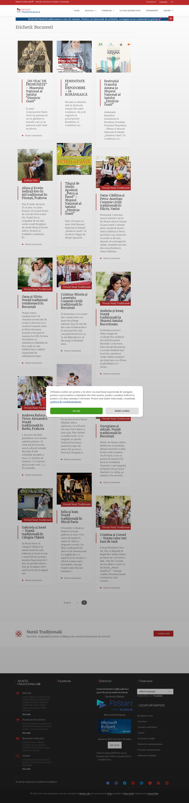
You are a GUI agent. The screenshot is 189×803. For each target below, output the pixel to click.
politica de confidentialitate (65, 401)
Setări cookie (122, 410)
